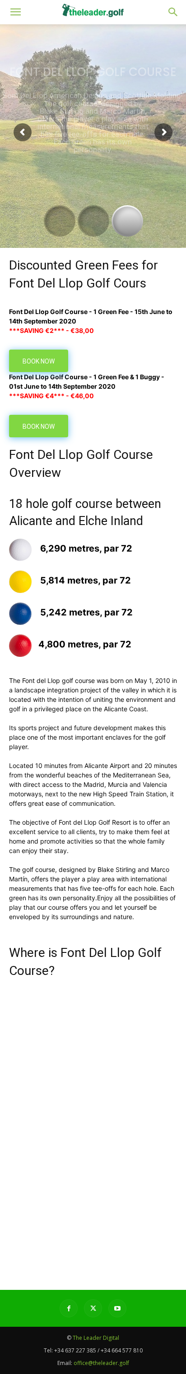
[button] (173, 12)
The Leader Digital (96, 1338)
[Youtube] (117, 1308)
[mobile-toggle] (15, 12)
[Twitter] (93, 1308)
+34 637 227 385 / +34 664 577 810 (98, 1350)
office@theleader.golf (101, 1363)
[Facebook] (69, 1308)
